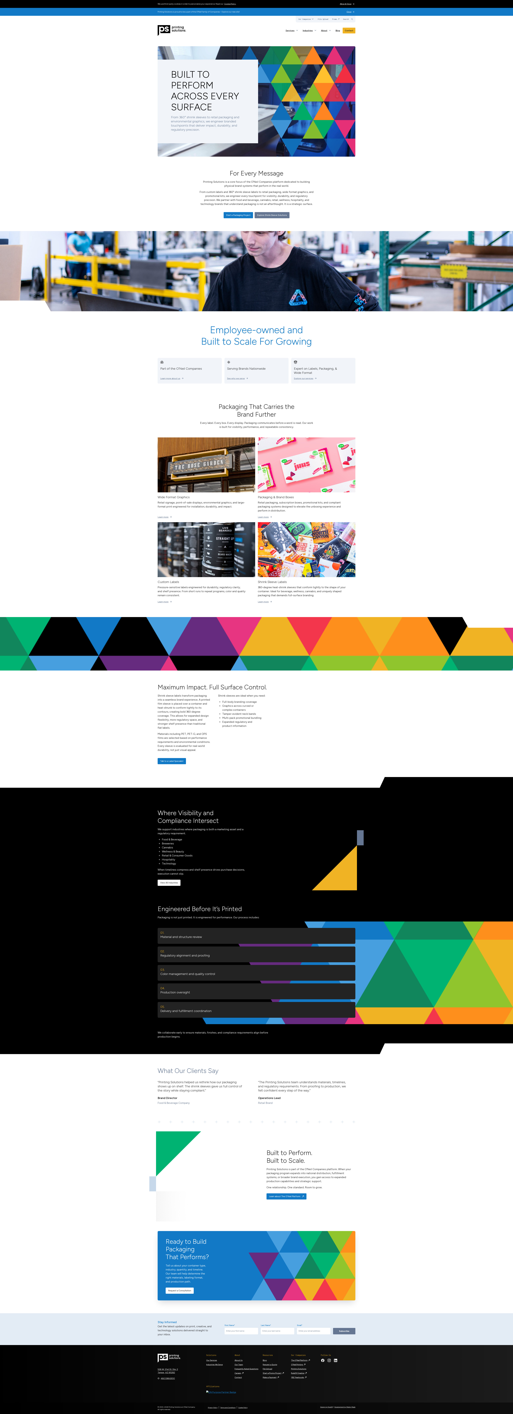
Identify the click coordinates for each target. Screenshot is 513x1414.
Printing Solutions (298, 1369)
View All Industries (169, 882)
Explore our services (303, 378)
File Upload (323, 19)
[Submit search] (352, 19)
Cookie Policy (243, 1408)
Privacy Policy (212, 1408)
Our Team (239, 1364)
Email (299, 1325)
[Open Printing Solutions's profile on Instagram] (329, 1360)
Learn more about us (170, 378)
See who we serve (236, 378)
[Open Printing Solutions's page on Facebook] (323, 1360)
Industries (308, 30)
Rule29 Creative (297, 1373)
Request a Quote (270, 1364)
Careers (238, 1373)
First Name (230, 1325)
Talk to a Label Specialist (171, 761)
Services (290, 30)
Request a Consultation (179, 1290)
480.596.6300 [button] (168, 1378)
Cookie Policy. (230, 4)
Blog (338, 30)
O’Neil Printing (297, 1364)
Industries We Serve (214, 1364)
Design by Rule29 (326, 1407)
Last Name (266, 1325)
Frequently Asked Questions (246, 1369)
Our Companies (304, 19)
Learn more (163, 517)
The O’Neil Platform (299, 1360)
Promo (334, 19)
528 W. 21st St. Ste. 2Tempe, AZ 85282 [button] (168, 1371)
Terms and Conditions (228, 1408)
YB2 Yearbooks (297, 1377)
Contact (349, 30)
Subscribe (344, 1331)
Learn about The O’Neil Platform (284, 1196)
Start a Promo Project (272, 1373)
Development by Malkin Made (344, 1407)
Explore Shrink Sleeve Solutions (272, 215)
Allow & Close (345, 4)
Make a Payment (270, 1377)
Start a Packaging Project (238, 215)
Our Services (211, 1360)
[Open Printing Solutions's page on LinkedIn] (335, 1360)
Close (349, 12)
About (324, 30)
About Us (239, 1360)
